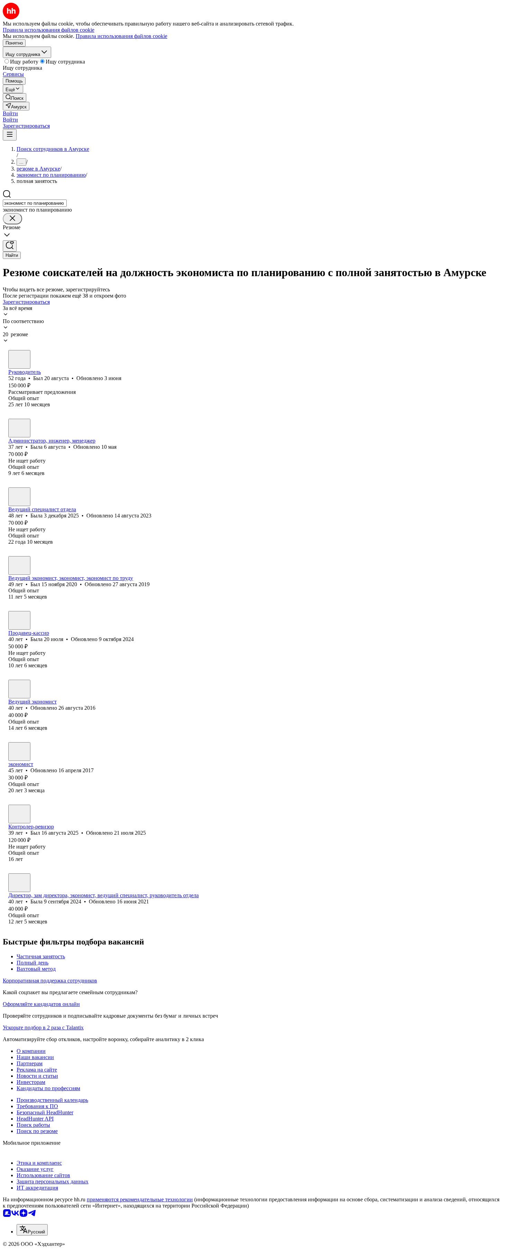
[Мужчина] (19, 359)
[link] (14, 97)
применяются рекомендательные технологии (140, 1199)
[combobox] (35, 203)
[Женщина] (19, 428)
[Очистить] (12, 218)
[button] (10, 113)
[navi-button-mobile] (10, 134)
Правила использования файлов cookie (121, 36)
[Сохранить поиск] (10, 246)
